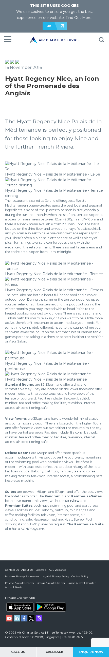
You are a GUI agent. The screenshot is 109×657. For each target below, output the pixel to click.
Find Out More (79, 17)
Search (101, 40)
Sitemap (40, 570)
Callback (54, 652)
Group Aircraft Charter (51, 583)
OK (48, 26)
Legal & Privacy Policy (55, 576)
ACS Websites (57, 570)
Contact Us (12, 570)
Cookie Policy (79, 576)
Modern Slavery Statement (22, 576)
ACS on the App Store (20, 607)
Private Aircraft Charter (19, 583)
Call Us (18, 652)
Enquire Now (91, 652)
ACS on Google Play (50, 607)
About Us (27, 570)
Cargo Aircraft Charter (82, 583)
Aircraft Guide (14, 587)
